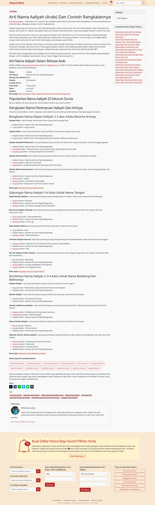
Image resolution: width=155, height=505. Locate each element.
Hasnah (16, 249)
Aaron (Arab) (82, 363)
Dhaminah (17, 151)
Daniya (15, 181)
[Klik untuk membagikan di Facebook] (15, 386)
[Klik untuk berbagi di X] (11, 386)
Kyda (14, 230)
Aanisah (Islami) (67, 363)
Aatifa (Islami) (94, 368)
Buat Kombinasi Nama (130, 486)
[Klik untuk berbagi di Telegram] (23, 386)
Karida (15, 328)
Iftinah (15, 298)
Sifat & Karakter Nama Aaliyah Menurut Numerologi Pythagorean (44, 94)
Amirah (15, 344)
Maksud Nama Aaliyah (72, 395)
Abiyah (15, 288)
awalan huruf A (53, 65)
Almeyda (16, 222)
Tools (104, 3)
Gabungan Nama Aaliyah (31, 395)
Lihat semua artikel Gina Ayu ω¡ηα (23, 422)
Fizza (14, 127)
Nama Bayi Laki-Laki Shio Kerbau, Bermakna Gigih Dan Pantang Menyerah (128, 34)
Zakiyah (16, 206)
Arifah (15, 264)
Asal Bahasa (53, 3)
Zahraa (15, 162)
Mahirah (16, 341)
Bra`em (15, 259)
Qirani (15, 183)
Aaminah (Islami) (17, 363)
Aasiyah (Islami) (97, 363)
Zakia (15, 138)
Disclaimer (57, 500)
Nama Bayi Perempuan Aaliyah (20, 398)
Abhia (15, 178)
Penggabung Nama (130, 478)
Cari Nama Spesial (129, 482)
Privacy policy (97, 500)
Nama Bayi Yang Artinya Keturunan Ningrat (45, 398)
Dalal (15, 165)
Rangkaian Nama (92, 3)
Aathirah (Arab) (79, 368)
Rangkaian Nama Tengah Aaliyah (31, 271)
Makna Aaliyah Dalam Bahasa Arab (52, 395)
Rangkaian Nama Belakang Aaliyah (32, 353)
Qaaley (15, 312)
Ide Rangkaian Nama (129, 475)
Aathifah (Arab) (32, 368)
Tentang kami (83, 500)
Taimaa (15, 346)
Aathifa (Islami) (16, 368)
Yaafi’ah (16, 267)
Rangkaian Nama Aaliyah (69, 398)
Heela (15, 201)
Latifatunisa (17, 314)
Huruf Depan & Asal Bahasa (130, 489)
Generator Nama (76, 3)
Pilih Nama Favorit (129, 471)
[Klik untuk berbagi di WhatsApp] (19, 386)
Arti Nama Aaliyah (16, 21)
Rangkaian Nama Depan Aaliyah (31, 188)
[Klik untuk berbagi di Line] (27, 386)
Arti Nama (63, 3)
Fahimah (16, 243)
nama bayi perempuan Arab (32, 65)
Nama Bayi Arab (87, 395)
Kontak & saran (70, 500)
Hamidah (16, 149)
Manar (15, 325)
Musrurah (17, 217)
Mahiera (16, 235)
